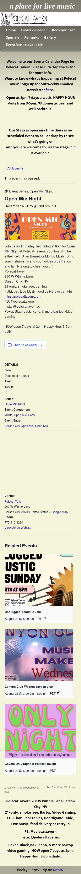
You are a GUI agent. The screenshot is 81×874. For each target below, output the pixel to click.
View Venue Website (18, 527)
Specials (12, 37)
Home (11, 30)
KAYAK (58, 870)
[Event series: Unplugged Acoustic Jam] (44, 618)
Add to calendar (26, 345)
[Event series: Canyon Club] (58, 693)
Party (31, 415)
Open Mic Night (15, 404)
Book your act (63, 30)
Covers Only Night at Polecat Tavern (30, 764)
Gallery (50, 37)
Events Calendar (34, 30)
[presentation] (39, 580)
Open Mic (20, 415)
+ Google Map (58, 512)
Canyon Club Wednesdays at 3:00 (29, 686)
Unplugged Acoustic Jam (23, 612)
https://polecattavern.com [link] (23, 296)
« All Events (14, 168)
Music (8, 415)
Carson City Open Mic (19, 426)
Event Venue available (24, 44)
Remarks (31, 37)
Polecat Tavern (14, 501)
